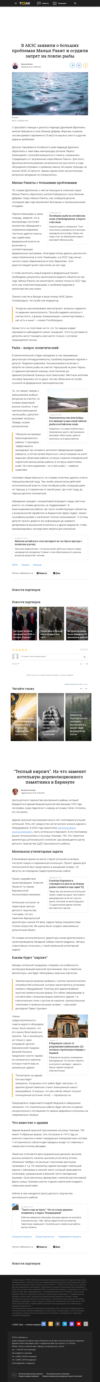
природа (37, 565)
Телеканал (62, 3)
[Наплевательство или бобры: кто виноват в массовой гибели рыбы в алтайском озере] (68, 400)
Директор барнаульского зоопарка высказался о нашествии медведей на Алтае (79, 724)
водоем (25, 565)
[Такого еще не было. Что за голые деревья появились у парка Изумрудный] (15, 1217)
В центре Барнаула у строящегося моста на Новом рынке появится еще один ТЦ (66, 884)
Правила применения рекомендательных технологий (62, 1376)
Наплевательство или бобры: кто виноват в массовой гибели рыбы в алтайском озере (67, 421)
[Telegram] (72, 65)
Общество (25, 67)
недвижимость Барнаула (69, 1237)
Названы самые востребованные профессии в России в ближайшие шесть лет (25, 726)
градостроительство (45, 1237)
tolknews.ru (23, 1337)
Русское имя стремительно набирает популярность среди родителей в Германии (51, 724)
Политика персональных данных (30, 1374)
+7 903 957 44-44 (22, 1350)
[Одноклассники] (85, 65)
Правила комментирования (28, 1376)
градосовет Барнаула (22, 1237)
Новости (45, 3)
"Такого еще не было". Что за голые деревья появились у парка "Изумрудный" (47, 1211)
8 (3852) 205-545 (22, 1356)
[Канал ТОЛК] (56, 573)
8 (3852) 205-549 (22, 1360)
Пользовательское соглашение (58, 1374)
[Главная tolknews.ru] (25, 3)
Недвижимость (26, 793)
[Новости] (41, 573)
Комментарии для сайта (76, 684)
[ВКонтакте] (79, 65)
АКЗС (15, 565)
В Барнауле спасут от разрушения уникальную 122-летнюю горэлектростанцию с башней (67, 1048)
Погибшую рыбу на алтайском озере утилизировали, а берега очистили (67, 219)
